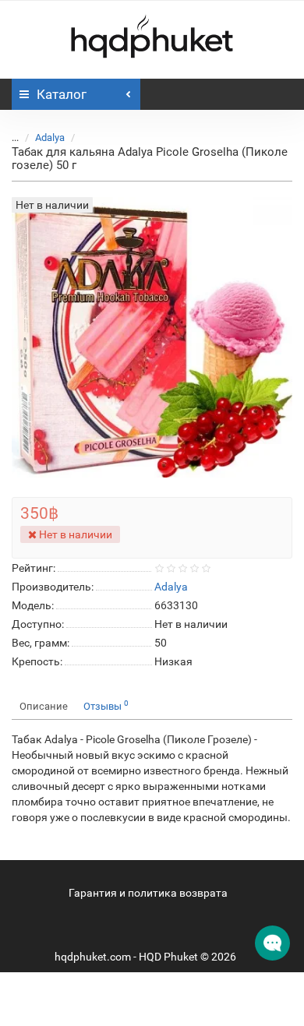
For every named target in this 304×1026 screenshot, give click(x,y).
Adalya (50, 137)
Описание (43, 706)
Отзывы (106, 705)
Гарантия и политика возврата (148, 893)
